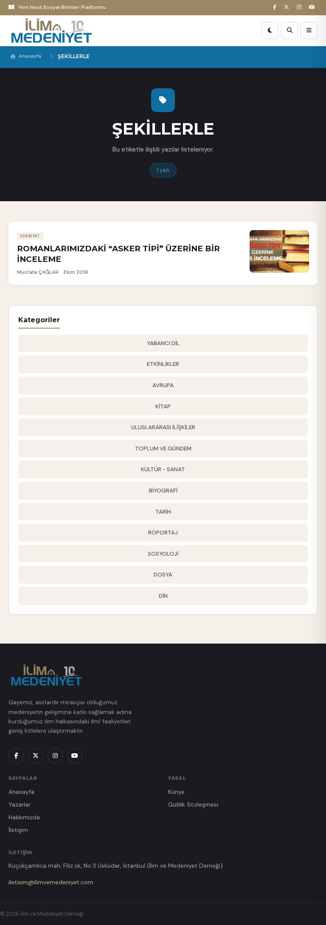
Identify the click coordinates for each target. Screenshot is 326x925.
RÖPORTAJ (163, 532)
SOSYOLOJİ (163, 553)
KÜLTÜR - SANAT (163, 469)
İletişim (18, 830)
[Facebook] (276, 7)
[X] (288, 7)
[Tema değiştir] (269, 30)
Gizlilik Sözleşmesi (193, 804)
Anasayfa (30, 56)
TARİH (163, 511)
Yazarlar (19, 804)
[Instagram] (300, 7)
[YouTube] (313, 7)
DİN (163, 595)
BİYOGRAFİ (163, 490)
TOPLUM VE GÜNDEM (163, 448)
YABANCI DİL (163, 343)
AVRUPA (163, 385)
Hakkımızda (24, 817)
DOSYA (163, 574)
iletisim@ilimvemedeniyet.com (50, 882)
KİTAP (163, 406)
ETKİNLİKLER (163, 364)
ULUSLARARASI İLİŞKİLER (163, 427)
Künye (176, 792)
